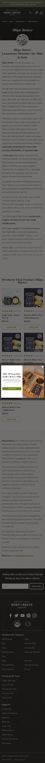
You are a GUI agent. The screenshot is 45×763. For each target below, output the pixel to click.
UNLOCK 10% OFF (12, 388)
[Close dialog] (43, 366)
